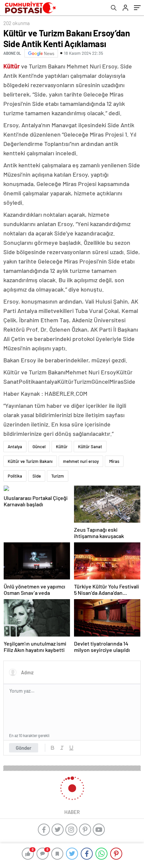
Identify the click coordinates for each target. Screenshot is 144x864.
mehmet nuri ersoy (81, 461)
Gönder (23, 748)
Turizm (57, 476)
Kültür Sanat (90, 446)
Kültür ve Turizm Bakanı (30, 461)
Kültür (62, 446)
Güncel (39, 446)
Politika (15, 476)
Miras (114, 461)
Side (36, 476)
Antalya (15, 446)
